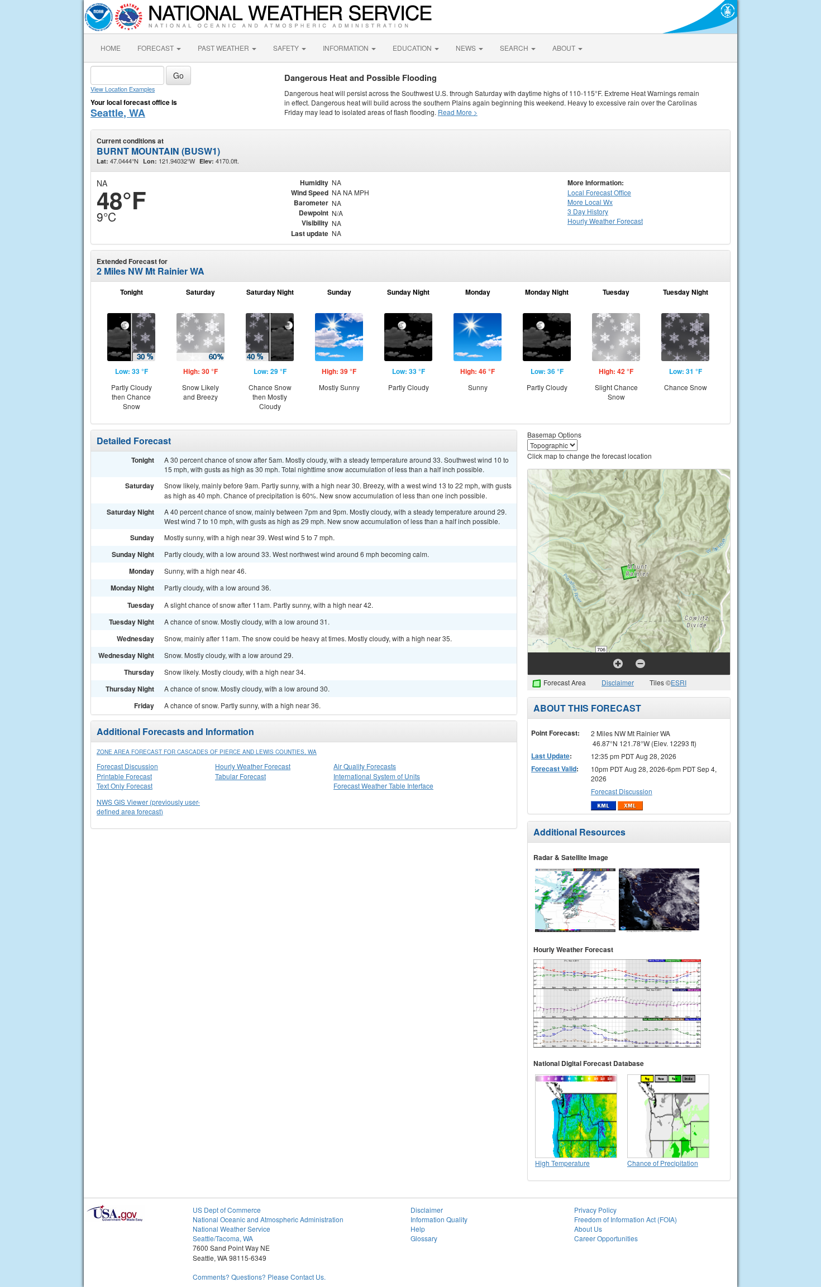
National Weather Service (231, 1228)
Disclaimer (618, 682)
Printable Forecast (124, 776)
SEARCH (515, 47)
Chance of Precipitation (662, 1163)
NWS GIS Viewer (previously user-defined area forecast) (148, 806)
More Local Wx (590, 202)
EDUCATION (413, 47)
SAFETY (286, 47)
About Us (588, 1228)
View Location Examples (122, 89)
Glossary (423, 1238)
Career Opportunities (606, 1238)
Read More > (458, 112)
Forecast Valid (553, 768)
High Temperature (562, 1163)
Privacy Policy (595, 1209)
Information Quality (438, 1219)
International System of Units (376, 776)
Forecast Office (599, 192)
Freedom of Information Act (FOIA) (625, 1219)
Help (417, 1228)
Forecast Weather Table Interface (383, 785)
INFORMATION (346, 47)
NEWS (467, 47)
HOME (111, 47)
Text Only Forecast (124, 785)
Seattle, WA (117, 112)
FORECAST (156, 47)
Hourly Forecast (605, 220)
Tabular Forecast (240, 776)
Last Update (550, 756)
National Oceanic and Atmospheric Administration (268, 1219)
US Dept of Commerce (227, 1209)
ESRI (678, 682)
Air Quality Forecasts (364, 766)
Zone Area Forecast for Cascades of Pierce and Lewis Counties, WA (207, 752)
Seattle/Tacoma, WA (223, 1238)
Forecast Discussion (127, 766)
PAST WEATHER (224, 47)
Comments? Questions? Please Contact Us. (259, 1276)
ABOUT (564, 47)
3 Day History (587, 211)
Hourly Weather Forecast (252, 766)
